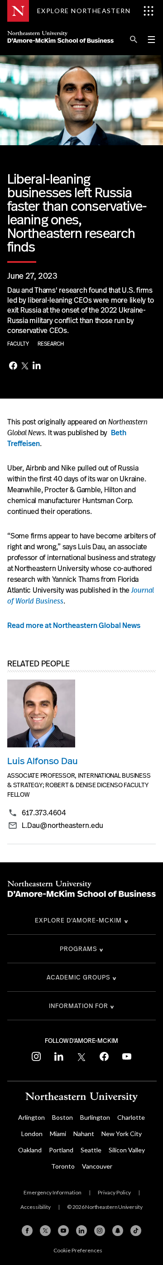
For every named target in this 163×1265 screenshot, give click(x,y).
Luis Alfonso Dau (42, 760)
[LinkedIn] (37, 366)
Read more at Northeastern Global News (73, 625)
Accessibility (35, 1206)
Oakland (30, 1150)
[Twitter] (25, 366)
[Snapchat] (117, 1230)
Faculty (18, 343)
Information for (78, 1005)
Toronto (63, 1166)
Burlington (95, 1117)
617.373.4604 (44, 813)
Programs (78, 948)
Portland (61, 1150)
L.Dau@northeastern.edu (62, 825)
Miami (58, 1133)
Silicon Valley (127, 1150)
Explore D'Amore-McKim (78, 920)
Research (51, 343)
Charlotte (131, 1117)
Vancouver (97, 1166)
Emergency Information (53, 1192)
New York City (121, 1133)
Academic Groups (78, 977)
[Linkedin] (81, 1230)
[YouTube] (63, 1230)
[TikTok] (135, 1230)
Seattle (91, 1150)
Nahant (83, 1133)
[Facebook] (13, 366)
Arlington (31, 1117)
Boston (62, 1117)
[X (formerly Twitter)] (45, 1230)
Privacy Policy (114, 1192)
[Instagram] (99, 1230)
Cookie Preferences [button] (77, 1250)
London (32, 1133)
